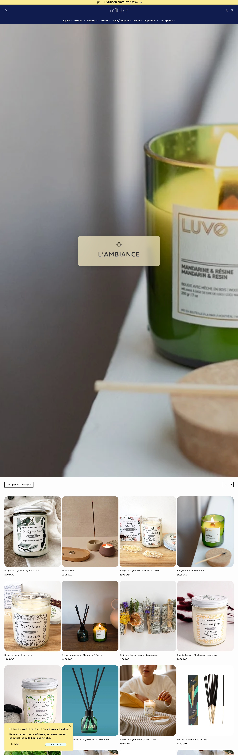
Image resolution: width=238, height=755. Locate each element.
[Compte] (226, 10)
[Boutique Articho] (119, 11)
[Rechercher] (5, 10)
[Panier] (232, 10)
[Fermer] (70, 726)
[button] (225, 484)
